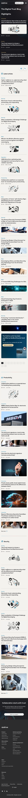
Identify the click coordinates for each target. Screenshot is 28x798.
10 (5, 365)
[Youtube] (2, 791)
